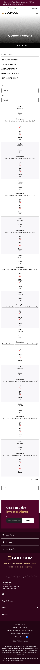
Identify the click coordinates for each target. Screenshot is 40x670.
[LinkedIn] (3, 594)
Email (7, 516)
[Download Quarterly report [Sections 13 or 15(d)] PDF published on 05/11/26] (20, 127)
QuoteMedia (28, 646)
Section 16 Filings (8, 78)
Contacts (7, 542)
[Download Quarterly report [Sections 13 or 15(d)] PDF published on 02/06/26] (20, 164)
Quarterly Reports (9, 73)
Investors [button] (21, 46)
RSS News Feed (9, 549)
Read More (19, 4)
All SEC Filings (7, 64)
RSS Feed (34, 479)
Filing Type (4, 86)
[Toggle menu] (37, 13)
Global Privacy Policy (20, 627)
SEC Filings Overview (9, 60)
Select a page (5, 483)
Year (2, 95)
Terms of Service (20, 624)
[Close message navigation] (38, 3)
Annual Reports (8, 69)
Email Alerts (8, 535)
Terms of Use (20, 654)
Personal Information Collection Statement (20, 630)
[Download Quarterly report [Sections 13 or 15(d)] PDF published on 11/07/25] (20, 202)
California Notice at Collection (20, 633)
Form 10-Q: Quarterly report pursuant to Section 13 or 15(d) (20, 269)
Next (28, 520)
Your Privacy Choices (18, 637)
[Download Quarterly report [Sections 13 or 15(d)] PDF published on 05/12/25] (20, 239)
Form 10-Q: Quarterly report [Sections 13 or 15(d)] (20, 121)
